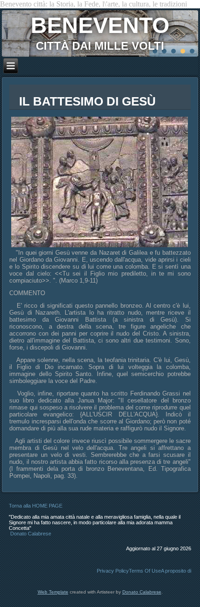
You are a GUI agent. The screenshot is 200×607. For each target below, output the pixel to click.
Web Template (53, 591)
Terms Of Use (145, 571)
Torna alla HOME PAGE (35, 505)
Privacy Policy (113, 571)
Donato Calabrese (30, 533)
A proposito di (176, 571)
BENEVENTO (100, 25)
